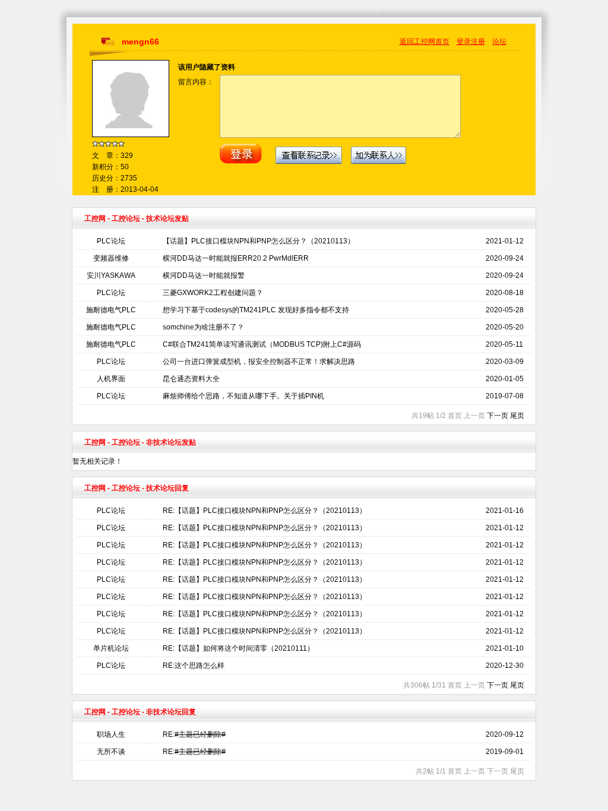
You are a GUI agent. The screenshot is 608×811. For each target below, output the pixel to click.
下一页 (497, 415)
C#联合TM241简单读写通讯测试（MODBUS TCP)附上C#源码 (262, 344)
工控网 (95, 218)
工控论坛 (126, 218)
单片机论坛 (111, 648)
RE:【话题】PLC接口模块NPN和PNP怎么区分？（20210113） (264, 510)
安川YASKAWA (111, 275)
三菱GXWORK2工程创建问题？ (213, 293)
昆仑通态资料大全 (191, 379)
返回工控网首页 (424, 41)
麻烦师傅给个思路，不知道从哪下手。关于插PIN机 (243, 396)
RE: (194, 734)
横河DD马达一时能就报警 (204, 275)
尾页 (517, 415)
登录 (464, 41)
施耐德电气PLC (111, 310)
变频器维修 (111, 258)
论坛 (499, 41)
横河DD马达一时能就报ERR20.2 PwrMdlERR (236, 258)
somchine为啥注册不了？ (203, 327)
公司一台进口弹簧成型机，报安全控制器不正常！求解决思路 (259, 361)
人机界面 (111, 379)
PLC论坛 (111, 241)
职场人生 (111, 734)
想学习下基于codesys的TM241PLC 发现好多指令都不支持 (256, 310)
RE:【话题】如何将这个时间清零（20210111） (238, 648)
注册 (478, 41)
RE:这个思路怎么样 (193, 665)
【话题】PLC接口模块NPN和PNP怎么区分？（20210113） (258, 241)
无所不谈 (111, 751)
